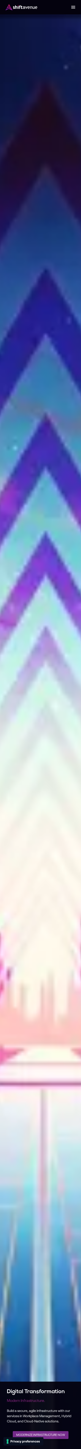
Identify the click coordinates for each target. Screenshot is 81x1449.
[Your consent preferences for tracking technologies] (23, 1441)
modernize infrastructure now (40, 1435)
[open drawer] (73, 7)
